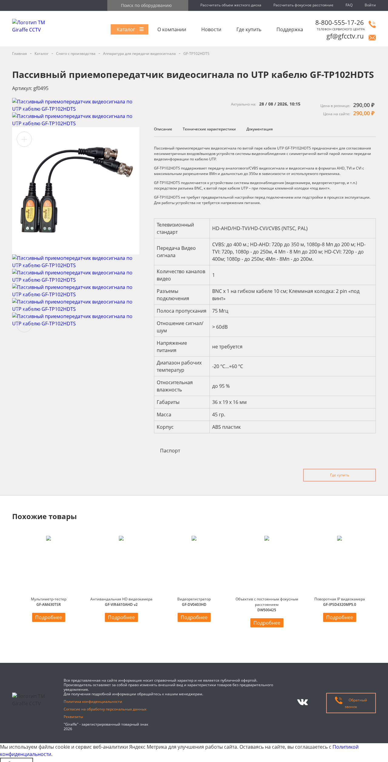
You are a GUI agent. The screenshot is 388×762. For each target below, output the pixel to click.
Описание (163, 129)
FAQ (349, 5)
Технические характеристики (209, 129)
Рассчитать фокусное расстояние (303, 5)
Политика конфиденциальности (93, 701)
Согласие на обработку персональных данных (105, 709)
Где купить (248, 29)
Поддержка (289, 29)
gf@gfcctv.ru (345, 36)
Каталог (126, 29)
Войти (370, 5)
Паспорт (170, 450)
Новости (211, 29)
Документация (259, 129)
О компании (171, 29)
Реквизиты (73, 716)
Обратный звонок (356, 703)
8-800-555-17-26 (339, 22)
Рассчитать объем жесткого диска (230, 5)
